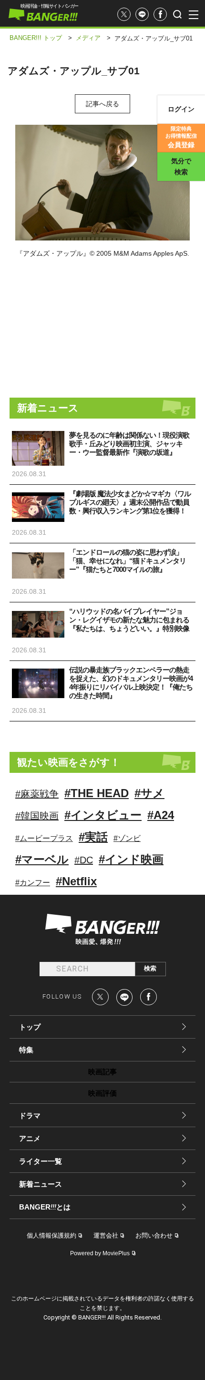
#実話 (93, 836)
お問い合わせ (154, 1235)
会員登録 (181, 137)
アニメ (30, 1138)
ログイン (181, 109)
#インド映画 (131, 859)
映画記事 (102, 1072)
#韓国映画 (37, 815)
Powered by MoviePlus (100, 1253)
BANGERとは (45, 1207)
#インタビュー (103, 815)
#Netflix (76, 881)
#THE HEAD (96, 793)
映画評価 (102, 1093)
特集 (26, 1050)
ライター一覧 (40, 1161)
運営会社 (105, 1235)
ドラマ (30, 1115)
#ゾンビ (127, 838)
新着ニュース (40, 1184)
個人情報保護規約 (51, 1235)
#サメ (149, 793)
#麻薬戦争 (37, 794)
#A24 (160, 815)
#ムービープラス (44, 838)
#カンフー (32, 883)
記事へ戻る (102, 104)
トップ (30, 1027)
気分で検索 (181, 166)
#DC (83, 860)
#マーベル (42, 859)
